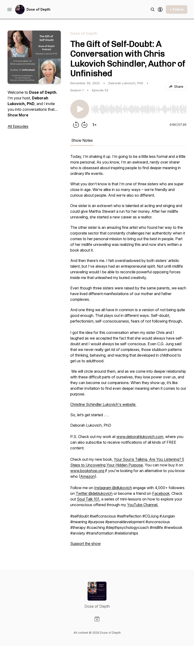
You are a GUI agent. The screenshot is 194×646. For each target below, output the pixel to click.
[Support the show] (160, 9)
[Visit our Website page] (97, 619)
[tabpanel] (128, 352)
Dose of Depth (38, 9)
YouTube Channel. (142, 504)
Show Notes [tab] (82, 140)
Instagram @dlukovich (113, 487)
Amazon (87, 476)
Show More (18, 115)
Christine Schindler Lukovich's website (103, 404)
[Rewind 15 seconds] (76, 124)
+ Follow (177, 9)
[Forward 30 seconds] (84, 124)
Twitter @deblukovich (94, 493)
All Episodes (18, 126)
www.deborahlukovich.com (139, 436)
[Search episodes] (152, 9)
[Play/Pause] (79, 109)
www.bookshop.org (87, 470)
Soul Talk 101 (88, 499)
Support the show (85, 543)
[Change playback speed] (94, 124)
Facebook (161, 493)
